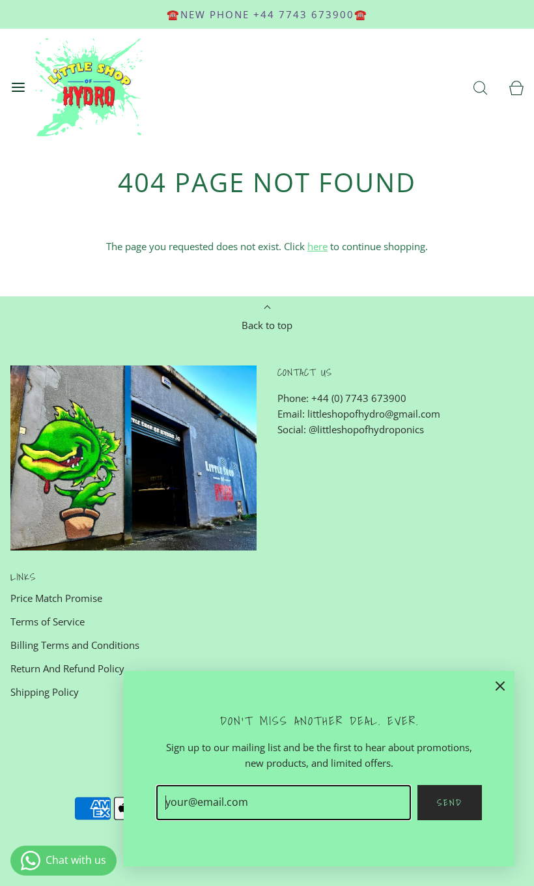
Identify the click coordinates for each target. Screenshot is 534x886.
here (317, 246)
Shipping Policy (44, 691)
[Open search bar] (480, 88)
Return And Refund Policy (67, 668)
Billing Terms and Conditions (74, 644)
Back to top (267, 325)
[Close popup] (500, 685)
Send (449, 802)
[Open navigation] (18, 88)
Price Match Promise (56, 598)
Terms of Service (47, 621)
